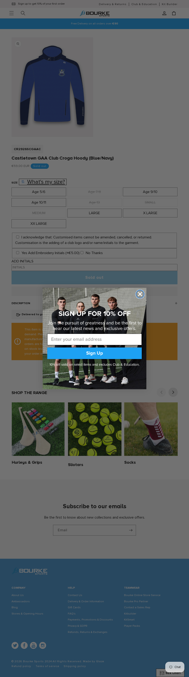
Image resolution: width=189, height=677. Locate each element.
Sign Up (94, 353)
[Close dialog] (140, 294)
